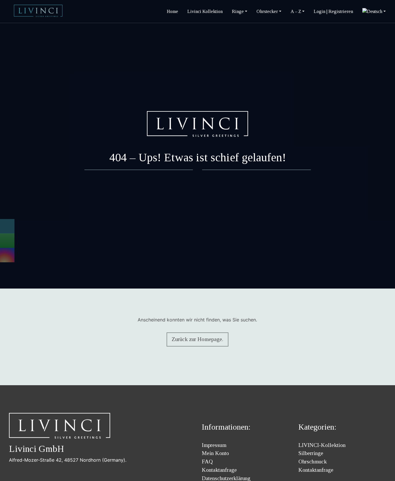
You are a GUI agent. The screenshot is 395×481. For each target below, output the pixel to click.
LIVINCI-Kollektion (322, 445)
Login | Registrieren (333, 11)
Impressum (214, 445)
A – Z (296, 11)
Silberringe (310, 453)
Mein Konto (215, 453)
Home (172, 11)
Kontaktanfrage (219, 470)
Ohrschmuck (312, 461)
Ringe (238, 11)
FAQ (207, 461)
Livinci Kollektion (205, 11)
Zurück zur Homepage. (197, 339)
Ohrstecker (267, 11)
